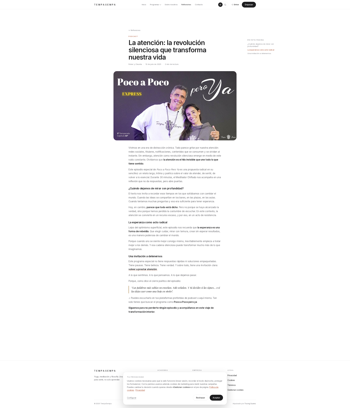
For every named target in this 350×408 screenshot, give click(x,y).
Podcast (133, 36)
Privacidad (140, 390)
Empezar (249, 4)
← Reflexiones (134, 30)
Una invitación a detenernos (259, 53)
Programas (154, 4)
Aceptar (216, 398)
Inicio (144, 4)
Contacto (199, 4)
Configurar (131, 398)
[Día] (220, 4)
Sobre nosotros (171, 4)
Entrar (236, 4)
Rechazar (200, 398)
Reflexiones (186, 4)
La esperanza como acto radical (260, 50)
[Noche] (225, 4)
